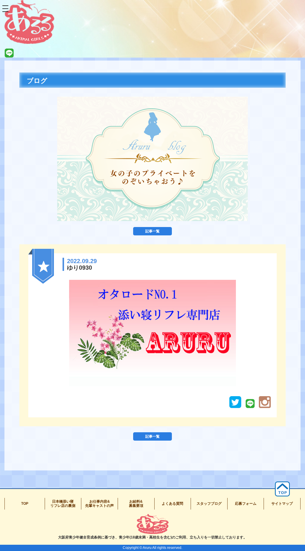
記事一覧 (152, 231)
